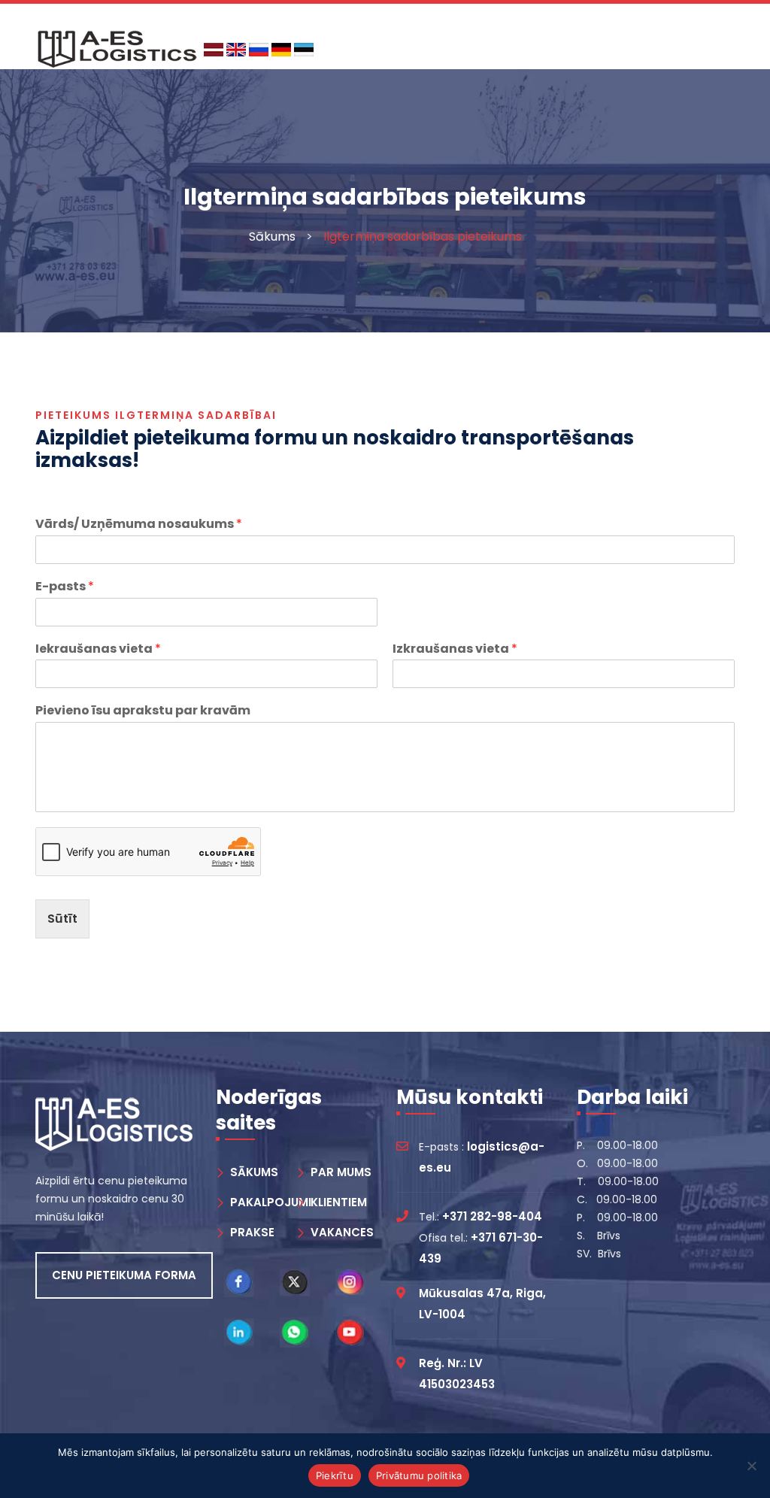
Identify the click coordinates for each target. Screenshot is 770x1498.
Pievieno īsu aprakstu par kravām (142, 711)
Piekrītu (334, 1475)
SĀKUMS (254, 1172)
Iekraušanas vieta (98, 649)
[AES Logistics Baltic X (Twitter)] (294, 1282)
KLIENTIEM (339, 1202)
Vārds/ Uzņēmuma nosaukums (138, 524)
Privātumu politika (419, 1475)
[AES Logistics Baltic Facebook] (239, 1282)
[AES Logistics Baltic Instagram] (350, 1282)
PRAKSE (252, 1232)
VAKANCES (342, 1232)
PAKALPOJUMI (270, 1202)
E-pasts (64, 587)
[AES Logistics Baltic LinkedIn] (239, 1333)
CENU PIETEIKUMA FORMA (124, 1275)
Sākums (272, 236)
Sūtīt (62, 918)
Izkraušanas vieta (455, 649)
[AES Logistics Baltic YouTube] (350, 1333)
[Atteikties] (751, 1465)
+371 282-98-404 (492, 1216)
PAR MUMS (341, 1172)
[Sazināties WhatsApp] (294, 1333)
